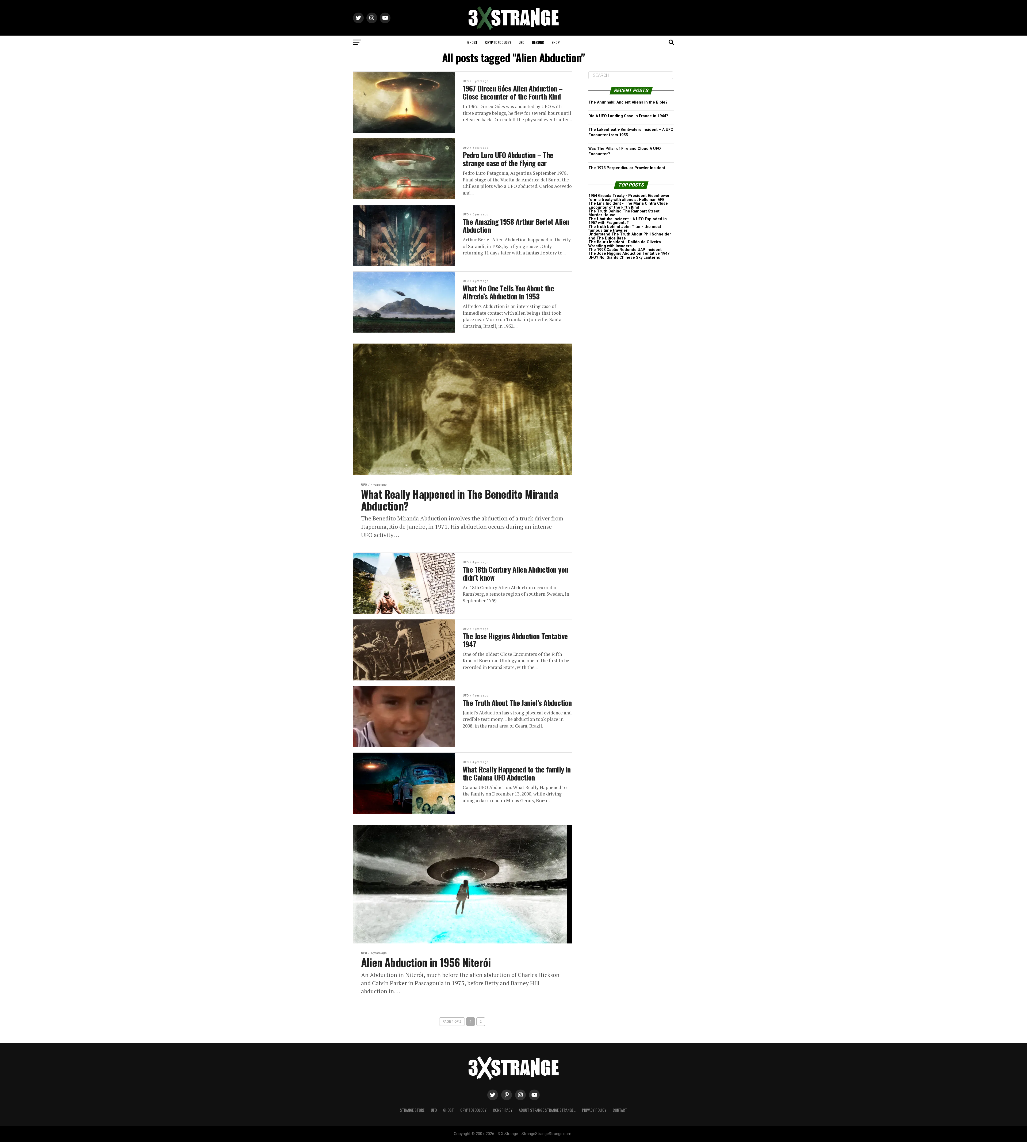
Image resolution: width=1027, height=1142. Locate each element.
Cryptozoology (498, 42)
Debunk (538, 42)
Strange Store (412, 1110)
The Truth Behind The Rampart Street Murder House (624, 213)
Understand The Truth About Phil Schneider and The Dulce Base (629, 236)
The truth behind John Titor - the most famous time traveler (624, 228)
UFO (521, 42)
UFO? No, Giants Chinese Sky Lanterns (624, 257)
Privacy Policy (594, 1110)
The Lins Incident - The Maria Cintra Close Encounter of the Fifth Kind (628, 205)
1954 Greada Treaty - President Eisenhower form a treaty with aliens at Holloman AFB (629, 197)
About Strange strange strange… (547, 1110)
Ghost (472, 42)
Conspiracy (502, 1110)
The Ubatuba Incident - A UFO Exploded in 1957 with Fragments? (627, 221)
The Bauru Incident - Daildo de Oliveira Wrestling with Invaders (624, 244)
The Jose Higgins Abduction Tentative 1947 (628, 253)
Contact (620, 1110)
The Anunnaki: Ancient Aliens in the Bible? (628, 102)
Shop (555, 42)
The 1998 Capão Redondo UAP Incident (625, 250)
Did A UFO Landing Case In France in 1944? (628, 116)
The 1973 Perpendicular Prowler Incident (626, 168)
